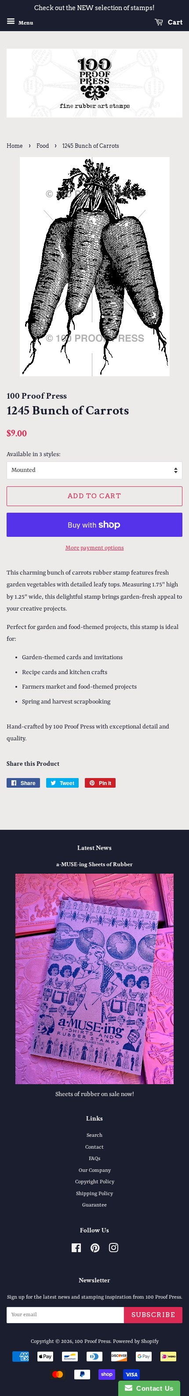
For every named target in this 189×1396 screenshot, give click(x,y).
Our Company (95, 1170)
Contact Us (153, 1388)
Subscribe (153, 1315)
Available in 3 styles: (34, 454)
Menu (25, 23)
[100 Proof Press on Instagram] (113, 1250)
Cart (174, 22)
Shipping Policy (94, 1194)
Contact (94, 1147)
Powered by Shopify (136, 1342)
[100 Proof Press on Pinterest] (95, 1250)
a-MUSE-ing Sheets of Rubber (94, 864)
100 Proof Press (92, 1342)
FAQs (94, 1159)
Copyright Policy (94, 1182)
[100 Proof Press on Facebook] (76, 1250)
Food (42, 146)
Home (15, 146)
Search (94, 1135)
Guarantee (94, 1205)
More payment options (94, 548)
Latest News (94, 848)
